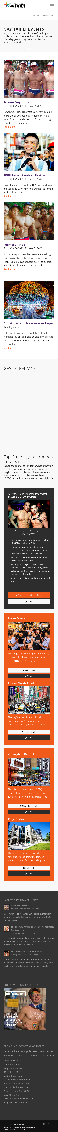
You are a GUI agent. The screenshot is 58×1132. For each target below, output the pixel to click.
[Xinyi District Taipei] (29, 836)
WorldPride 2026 (12, 1064)
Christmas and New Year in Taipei (28, 323)
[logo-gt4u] (24, 5)
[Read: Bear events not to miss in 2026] (7, 953)
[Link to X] (44, 1124)
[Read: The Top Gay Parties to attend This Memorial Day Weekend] (7, 929)
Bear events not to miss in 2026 (26, 951)
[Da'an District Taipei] (29, 636)
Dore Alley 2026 (11, 1094)
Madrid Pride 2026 (13, 1075)
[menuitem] (50, 5)
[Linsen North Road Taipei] (29, 700)
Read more (9, 126)
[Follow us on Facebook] (25, 1029)
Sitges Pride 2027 (12, 1060)
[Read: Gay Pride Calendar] (7, 907)
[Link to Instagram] (52, 1124)
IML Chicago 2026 (12, 1072)
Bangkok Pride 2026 (13, 1068)
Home (33, 15)
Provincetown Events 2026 (16, 1083)
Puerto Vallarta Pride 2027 (16, 1091)
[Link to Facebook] (48, 1124)
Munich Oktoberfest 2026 (16, 1087)
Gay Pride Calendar (20, 905)
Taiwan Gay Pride (16, 102)
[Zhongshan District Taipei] (29, 772)
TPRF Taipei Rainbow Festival (25, 175)
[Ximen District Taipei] (29, 514)
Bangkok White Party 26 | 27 (18, 1102)
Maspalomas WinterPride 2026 (19, 1079)
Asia (38, 15)
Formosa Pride (14, 244)
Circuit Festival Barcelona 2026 (19, 1098)
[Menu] (50, 5)
